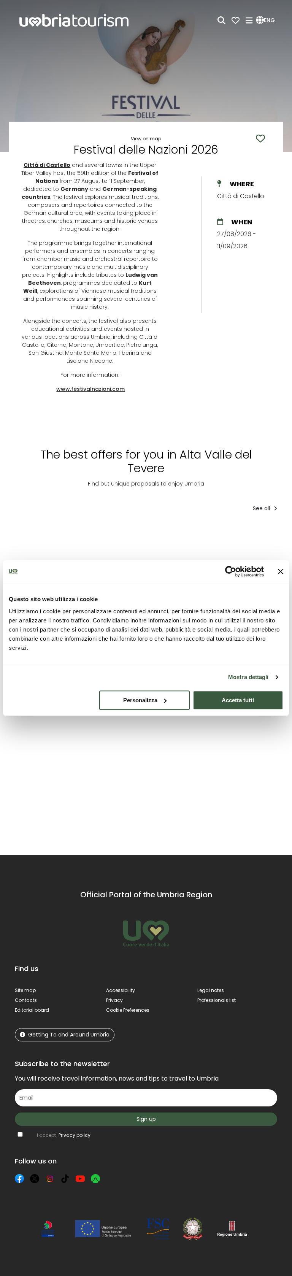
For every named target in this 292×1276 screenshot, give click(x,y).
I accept (63, 1135)
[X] (34, 1178)
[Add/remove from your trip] (74, 533)
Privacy (114, 1000)
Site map (25, 990)
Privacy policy (74, 1135)
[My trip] (236, 20)
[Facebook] (19, 1178)
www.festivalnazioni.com (90, 389)
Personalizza (140, 700)
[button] (266, 20)
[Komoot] (95, 1178)
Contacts (26, 1000)
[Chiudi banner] (280, 571)
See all (262, 508)
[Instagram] (49, 1178)
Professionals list (216, 1000)
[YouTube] (80, 1178)
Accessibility (120, 990)
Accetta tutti (238, 700)
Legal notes (210, 990)
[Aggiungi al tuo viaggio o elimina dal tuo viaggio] (65, 735)
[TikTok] (65, 1178)
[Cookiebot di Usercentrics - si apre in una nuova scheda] (230, 571)
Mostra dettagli (248, 677)
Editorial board (32, 1010)
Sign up (146, 1119)
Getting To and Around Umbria (69, 1034)
